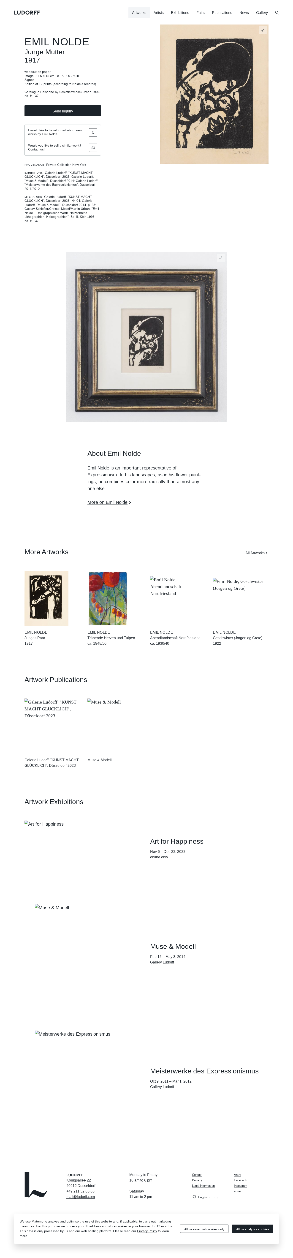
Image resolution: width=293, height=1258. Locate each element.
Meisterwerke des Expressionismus (204, 1071)
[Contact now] (93, 148)
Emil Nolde (56, 42)
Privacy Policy (147, 1231)
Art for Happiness (176, 841)
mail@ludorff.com (80, 1197)
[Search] (276, 12)
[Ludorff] (27, 12)
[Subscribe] (93, 132)
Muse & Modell (99, 760)
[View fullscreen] (263, 30)
